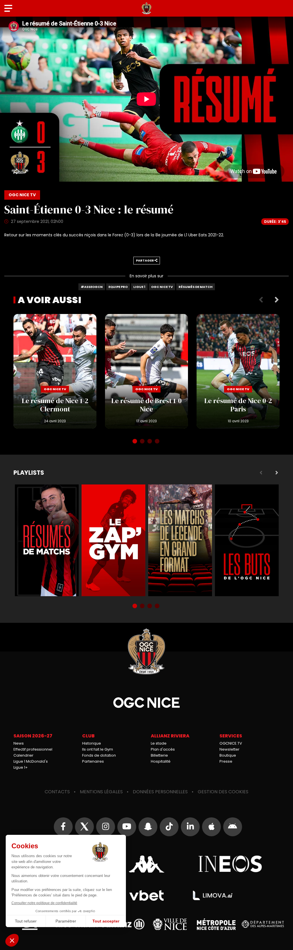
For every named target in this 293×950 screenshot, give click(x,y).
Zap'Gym (113, 540)
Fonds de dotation (99, 755)
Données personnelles (160, 791)
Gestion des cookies (223, 791)
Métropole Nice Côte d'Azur (216, 924)
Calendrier (23, 755)
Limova (212, 895)
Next (277, 300)
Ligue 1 (139, 286)
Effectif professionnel (32, 749)
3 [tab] (150, 442)
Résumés (47, 540)
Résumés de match (196, 286)
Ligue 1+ (20, 767)
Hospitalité (161, 761)
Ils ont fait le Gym (97, 749)
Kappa (146, 864)
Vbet (146, 895)
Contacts (57, 791)
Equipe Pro (118, 286)
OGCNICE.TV (230, 743)
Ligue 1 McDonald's (30, 761)
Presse (225, 761)
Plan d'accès (163, 749)
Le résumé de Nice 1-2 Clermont (54, 371)
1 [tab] (135, 442)
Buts (247, 540)
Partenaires (93, 761)
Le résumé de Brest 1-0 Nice (146, 371)
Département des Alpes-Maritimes (263, 924)
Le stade (159, 743)
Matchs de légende (180, 540)
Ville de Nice (170, 924)
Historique (91, 743)
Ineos (230, 864)
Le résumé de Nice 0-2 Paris (238, 371)
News (18, 743)
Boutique (227, 755)
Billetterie (159, 755)
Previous (261, 300)
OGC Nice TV (162, 286)
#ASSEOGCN (92, 286)
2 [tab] (143, 442)
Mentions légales (101, 791)
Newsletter (229, 749)
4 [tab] (158, 442)
